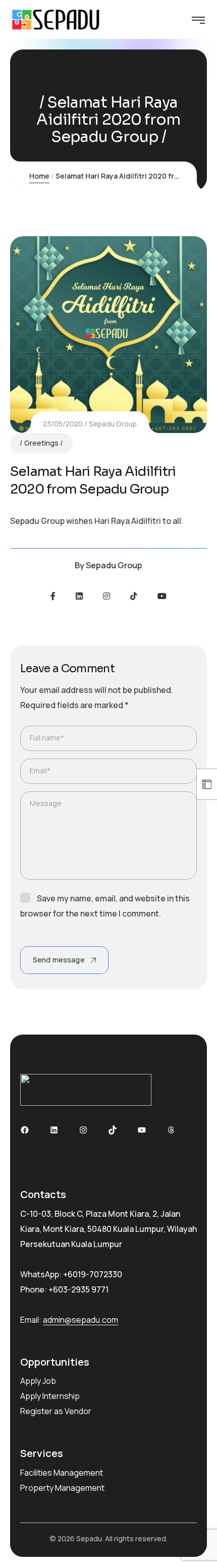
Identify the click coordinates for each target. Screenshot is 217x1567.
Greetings (41, 443)
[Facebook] (53, 596)
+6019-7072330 (92, 1274)
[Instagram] (106, 596)
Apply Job (38, 1380)
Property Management (62, 1487)
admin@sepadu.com (80, 1319)
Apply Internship (50, 1395)
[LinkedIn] (79, 596)
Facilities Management (61, 1472)
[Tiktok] (133, 596)
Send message (59, 959)
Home (39, 176)
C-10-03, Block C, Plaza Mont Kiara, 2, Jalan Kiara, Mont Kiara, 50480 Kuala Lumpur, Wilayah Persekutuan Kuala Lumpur (108, 1229)
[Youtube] (162, 596)
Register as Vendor (55, 1411)
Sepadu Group (113, 423)
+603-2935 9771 (78, 1289)
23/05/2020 (63, 423)
